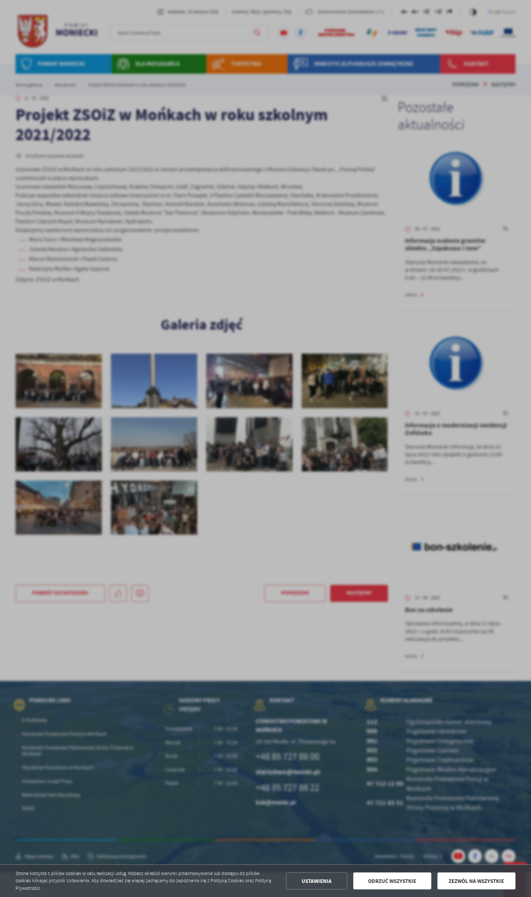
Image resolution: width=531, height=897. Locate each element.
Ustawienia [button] (317, 881)
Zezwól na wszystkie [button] (476, 881)
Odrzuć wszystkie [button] (392, 881)
